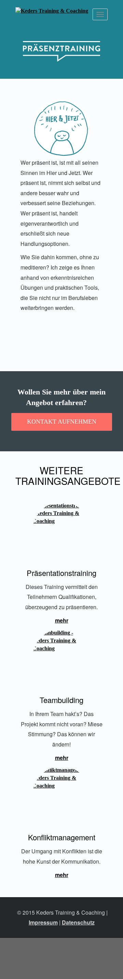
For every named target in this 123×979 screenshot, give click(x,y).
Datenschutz (78, 922)
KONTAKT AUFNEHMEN (61, 421)
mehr (61, 620)
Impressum (43, 922)
